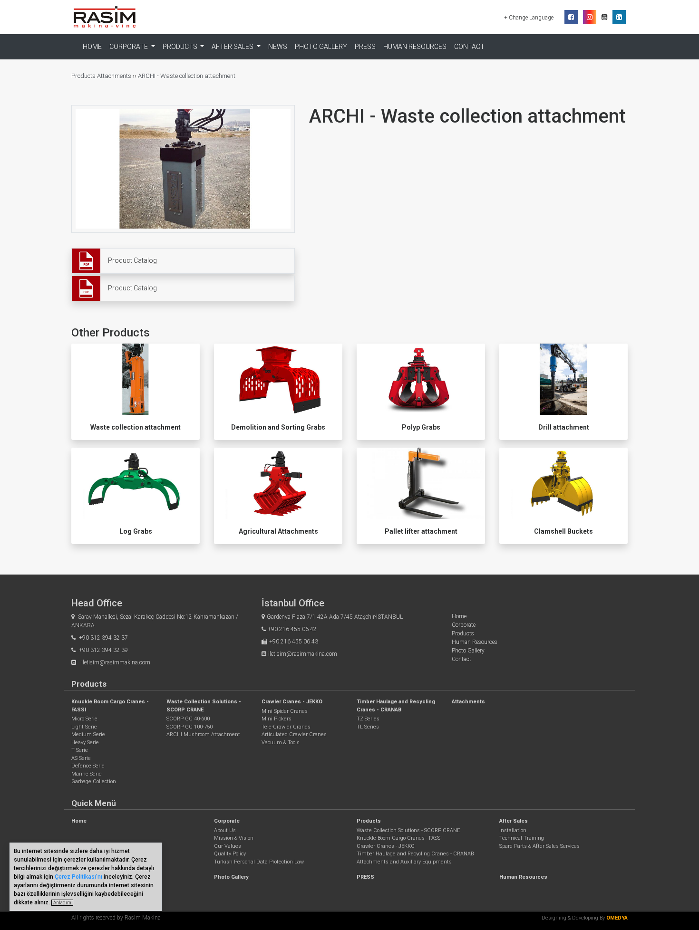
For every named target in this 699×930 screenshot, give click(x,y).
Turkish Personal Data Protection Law (259, 862)
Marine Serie (86, 774)
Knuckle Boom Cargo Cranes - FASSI (399, 838)
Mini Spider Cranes (285, 711)
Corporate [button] (129, 46)
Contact (469, 46)
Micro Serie (84, 719)
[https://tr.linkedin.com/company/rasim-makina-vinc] (619, 17)
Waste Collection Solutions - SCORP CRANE (408, 830)
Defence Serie (88, 766)
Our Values (227, 846)
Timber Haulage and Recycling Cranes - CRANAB (415, 854)
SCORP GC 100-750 (189, 727)
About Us (225, 830)
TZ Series (368, 719)
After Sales (513, 821)
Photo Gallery (321, 46)
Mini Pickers (276, 719)
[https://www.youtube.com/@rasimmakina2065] (604, 17)
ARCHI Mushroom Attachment (203, 734)
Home (92, 46)
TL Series (368, 727)
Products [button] (181, 46)
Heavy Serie (85, 742)
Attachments (114, 75)
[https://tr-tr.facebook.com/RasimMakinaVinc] (571, 17)
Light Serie (84, 727)
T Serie (79, 750)
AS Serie (81, 758)
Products (84, 75)
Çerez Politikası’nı (78, 876)
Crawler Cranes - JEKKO (292, 702)
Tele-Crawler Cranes (286, 727)
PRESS (365, 46)
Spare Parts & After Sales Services (539, 846)
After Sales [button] (233, 46)
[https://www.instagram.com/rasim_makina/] (589, 17)
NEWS (277, 46)
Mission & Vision (233, 838)
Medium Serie (88, 734)
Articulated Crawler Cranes (294, 734)
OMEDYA (617, 918)
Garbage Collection (93, 781)
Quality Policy (230, 854)
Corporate (464, 625)
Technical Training (521, 838)
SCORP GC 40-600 (188, 719)
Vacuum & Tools (281, 742)
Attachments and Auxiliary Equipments (404, 862)
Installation (512, 830)
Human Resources (415, 46)
